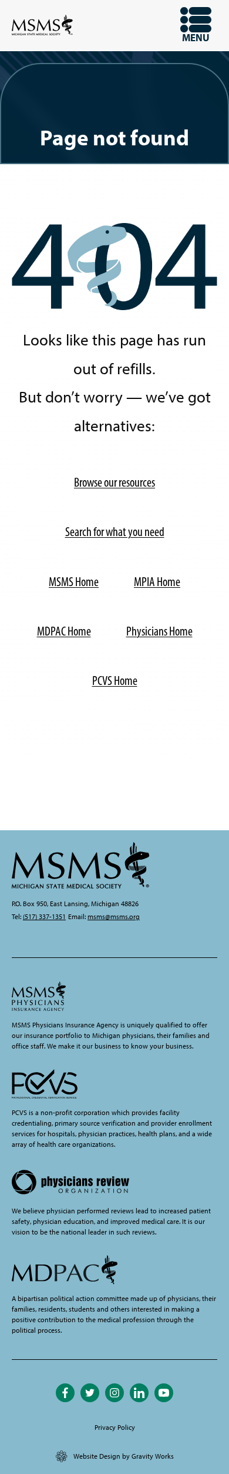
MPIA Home (157, 582)
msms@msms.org (113, 917)
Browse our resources (114, 482)
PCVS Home (114, 680)
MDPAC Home (64, 631)
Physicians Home (159, 631)
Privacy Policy (115, 1427)
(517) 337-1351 (44, 917)
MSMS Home (74, 582)
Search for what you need (114, 532)
